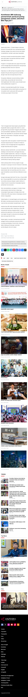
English (3, 669)
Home (5, 7)
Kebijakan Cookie (5, 680)
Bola (2, 651)
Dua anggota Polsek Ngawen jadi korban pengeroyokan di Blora (12, 557)
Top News (4, 536)
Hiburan (3, 656)
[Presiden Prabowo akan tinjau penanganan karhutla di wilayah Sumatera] (4, 517)
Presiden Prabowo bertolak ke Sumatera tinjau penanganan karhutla (17, 480)
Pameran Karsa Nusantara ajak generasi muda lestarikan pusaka (13, 606)
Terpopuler (4, 634)
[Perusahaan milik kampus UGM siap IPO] (4, 523)
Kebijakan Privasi (5, 678)
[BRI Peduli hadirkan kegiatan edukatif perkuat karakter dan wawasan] (14, 413)
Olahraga (3, 654)
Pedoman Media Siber (6, 685)
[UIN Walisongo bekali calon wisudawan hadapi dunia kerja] (4, 487)
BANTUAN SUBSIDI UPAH (20, 258)
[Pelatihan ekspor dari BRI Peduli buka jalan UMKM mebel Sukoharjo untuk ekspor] (14, 436)
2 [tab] (12, 611)
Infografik (3, 672)
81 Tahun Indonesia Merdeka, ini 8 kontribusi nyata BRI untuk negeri (13, 308)
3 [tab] (14, 611)
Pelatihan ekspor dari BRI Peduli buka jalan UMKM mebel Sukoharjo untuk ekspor (13, 445)
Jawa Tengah (4, 644)
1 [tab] (10, 611)
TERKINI (3, 474)
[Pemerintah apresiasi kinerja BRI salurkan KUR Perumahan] (14, 368)
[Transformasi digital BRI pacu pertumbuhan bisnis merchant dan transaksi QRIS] (14, 390)
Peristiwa (3, 647)
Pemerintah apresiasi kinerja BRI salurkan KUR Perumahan (14, 376)
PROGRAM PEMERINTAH (7, 261)
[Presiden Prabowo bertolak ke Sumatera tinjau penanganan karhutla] (4, 480)
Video (2, 638)
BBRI (8, 258)
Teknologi (3, 660)
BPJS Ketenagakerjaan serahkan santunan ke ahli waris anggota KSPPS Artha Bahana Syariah (17, 510)
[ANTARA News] (15, 1)
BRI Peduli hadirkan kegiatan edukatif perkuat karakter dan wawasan (14, 422)
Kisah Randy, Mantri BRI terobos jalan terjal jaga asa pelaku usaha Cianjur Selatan (13, 354)
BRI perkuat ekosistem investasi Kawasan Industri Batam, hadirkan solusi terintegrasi (13, 285)
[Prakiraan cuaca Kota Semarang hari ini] (4, 530)
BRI (4, 258)
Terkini (3, 629)
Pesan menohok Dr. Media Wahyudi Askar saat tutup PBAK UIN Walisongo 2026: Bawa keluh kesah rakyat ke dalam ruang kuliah (17, 494)
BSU (12, 258)
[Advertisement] (14, 109)
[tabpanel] (14, 601)
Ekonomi (10, 7)
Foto (2, 589)
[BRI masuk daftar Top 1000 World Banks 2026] (14, 459)
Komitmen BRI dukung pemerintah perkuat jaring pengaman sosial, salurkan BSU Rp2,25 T (13, 9)
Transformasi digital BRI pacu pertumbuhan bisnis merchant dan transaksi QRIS (13, 399)
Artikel (2, 662)
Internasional (4, 665)
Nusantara (3, 641)
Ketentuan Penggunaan (7, 675)
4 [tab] (16, 611)
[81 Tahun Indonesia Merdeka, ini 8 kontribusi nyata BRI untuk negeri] (14, 299)
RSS (2, 687)
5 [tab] (18, 611)
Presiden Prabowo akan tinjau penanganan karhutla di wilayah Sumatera (17, 517)
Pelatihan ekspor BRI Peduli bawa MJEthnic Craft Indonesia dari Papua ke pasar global (13, 331)
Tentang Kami (4, 682)
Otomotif (3, 667)
